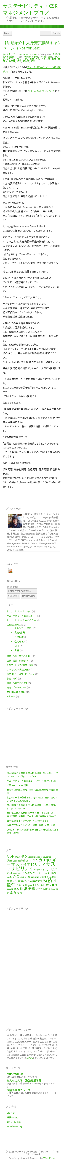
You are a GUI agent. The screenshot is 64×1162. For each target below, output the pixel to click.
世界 (53, 873)
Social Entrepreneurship (39, 857)
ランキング (28, 873)
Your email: (13, 587)
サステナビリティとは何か (19, 611)
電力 (13, 892)
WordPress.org (14, 1126)
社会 (39, 889)
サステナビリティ (31, 866)
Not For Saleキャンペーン (41, 91)
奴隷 (54, 59)
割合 (46, 877)
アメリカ (6, 59)
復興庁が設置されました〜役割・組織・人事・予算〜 (32, 825)
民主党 (10, 889)
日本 (36, 885)
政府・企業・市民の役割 (18, 656)
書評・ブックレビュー (16, 687)
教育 (30, 885)
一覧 (47, 873)
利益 (41, 877)
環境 (23, 889)
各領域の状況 (14, 625)
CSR (10, 856)
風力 (19, 892)
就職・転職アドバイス (17, 683)
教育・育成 (12, 678)
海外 (16, 889)
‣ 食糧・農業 (17, 632)
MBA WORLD (15, 1074)
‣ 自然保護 (16, 637)
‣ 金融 (14, 650)
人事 (9, 877)
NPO (56, 57)
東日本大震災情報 (16, 692)
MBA (17, 857)
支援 (18, 885)
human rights (31, 57)
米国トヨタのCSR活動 (17, 785)
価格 (22, 877)
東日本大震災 (48, 885)
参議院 (52, 877)
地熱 (9, 881)
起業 (33, 61)
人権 (37, 59)
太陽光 (22, 880)
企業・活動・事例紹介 (17, 661)
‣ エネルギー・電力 (20, 628)
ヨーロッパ (17, 873)
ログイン (11, 1113)
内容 (27, 877)
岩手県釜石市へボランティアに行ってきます (28, 821)
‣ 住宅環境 (16, 641)
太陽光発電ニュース (19, 1090)
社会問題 (10, 61)
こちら (30, 1058)
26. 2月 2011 (10, 54)
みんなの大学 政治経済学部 (24, 1080)
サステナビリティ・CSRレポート (21, 616)
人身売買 (45, 59)
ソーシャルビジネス (41, 869)
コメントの (14, 1122)
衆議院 (51, 889)
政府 (24, 885)
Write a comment (28, 54)
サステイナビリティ (28, 864)
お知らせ (11, 696)
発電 (31, 889)
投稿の (13, 1117)
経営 (19, 61)
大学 (15, 881)
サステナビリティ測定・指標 (20, 665)
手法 (30, 881)
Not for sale (45, 57)
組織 (45, 889)
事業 (32, 59)
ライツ (25, 59)
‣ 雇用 (14, 646)
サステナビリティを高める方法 (21, 620)
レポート (40, 873)
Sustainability (18, 860)
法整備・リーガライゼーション (20, 674)
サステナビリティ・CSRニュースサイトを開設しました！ (32, 781)
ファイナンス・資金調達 (18, 670)
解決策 (26, 61)
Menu (7, 33)
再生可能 (35, 877)
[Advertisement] (33, 735)
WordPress (49, 1158)
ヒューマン (16, 59)
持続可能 (37, 881)
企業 (16, 876)
